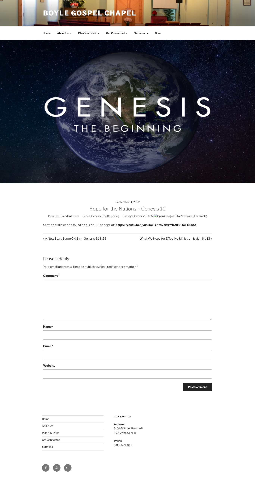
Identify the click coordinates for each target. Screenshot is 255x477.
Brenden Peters (69, 216)
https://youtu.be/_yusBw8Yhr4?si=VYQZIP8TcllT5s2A (156, 225)
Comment (51, 276)
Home (46, 33)
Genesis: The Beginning (105, 216)
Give (158, 33)
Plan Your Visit (87, 33)
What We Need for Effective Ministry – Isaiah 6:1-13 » (176, 238)
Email (48, 346)
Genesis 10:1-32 (143, 216)
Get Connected (115, 33)
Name (48, 326)
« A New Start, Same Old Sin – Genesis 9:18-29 (74, 238)
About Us (63, 33)
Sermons (139, 33)
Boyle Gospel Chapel (89, 13)
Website (49, 365)
